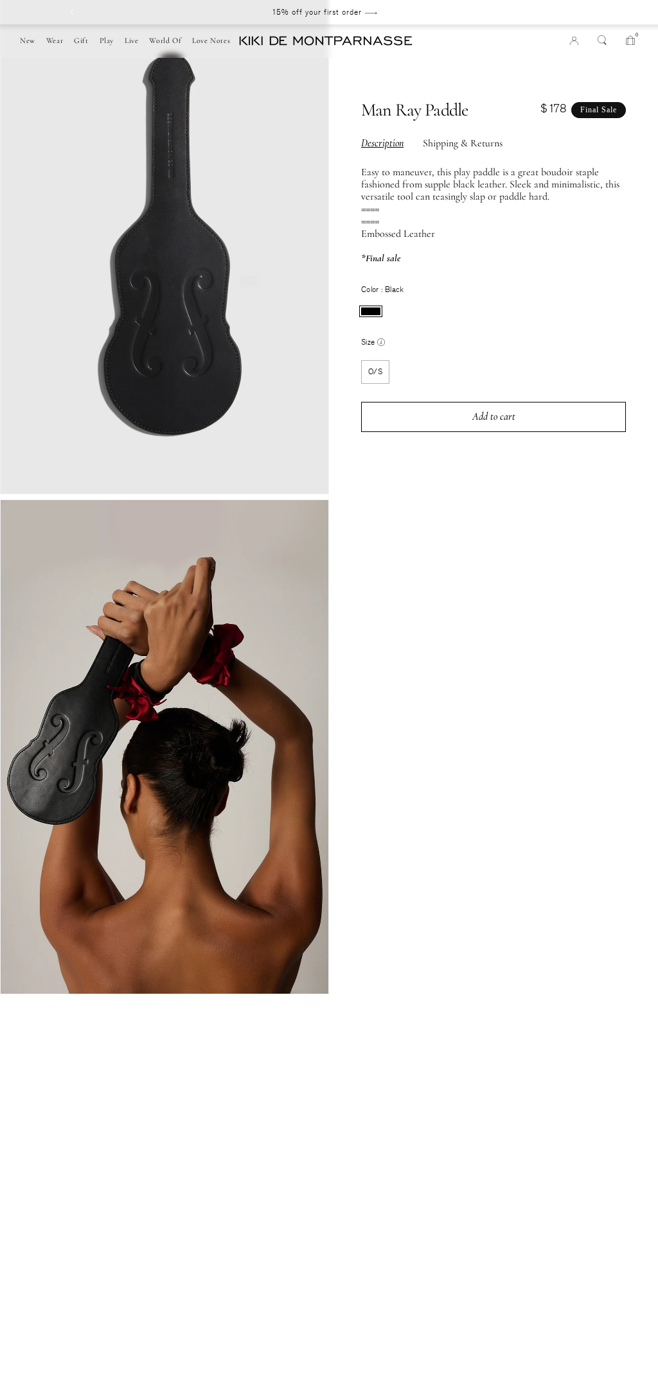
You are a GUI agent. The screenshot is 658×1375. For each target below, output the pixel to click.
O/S (375, 372)
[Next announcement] (577, 12)
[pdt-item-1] (11, 999)
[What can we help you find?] (602, 40)
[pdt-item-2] (11, 1012)
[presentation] (370, 311)
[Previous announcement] (72, 12)
